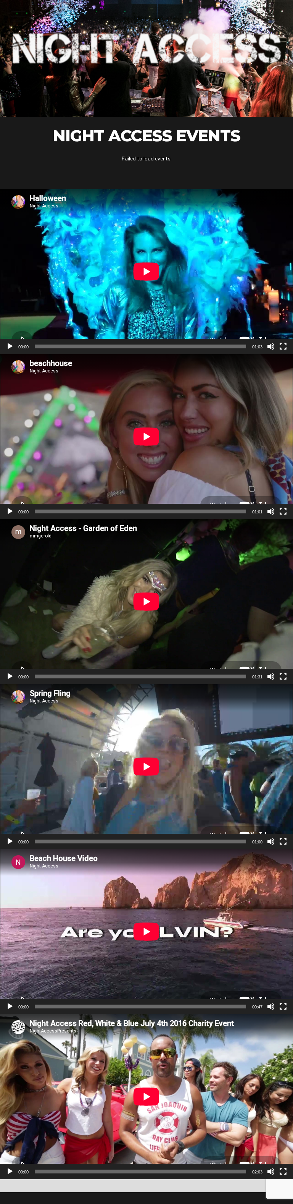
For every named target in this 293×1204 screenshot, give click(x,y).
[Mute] (271, 346)
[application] (146, 271)
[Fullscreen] (283, 346)
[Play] (10, 346)
